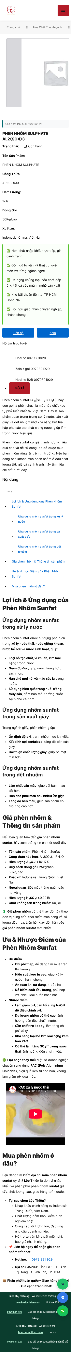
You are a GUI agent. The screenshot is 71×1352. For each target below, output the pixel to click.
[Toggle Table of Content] (9, 491)
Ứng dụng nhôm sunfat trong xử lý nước (40, 519)
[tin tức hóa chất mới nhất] (11, 10)
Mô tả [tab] (19, 388)
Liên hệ (18, 333)
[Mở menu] (63, 10)
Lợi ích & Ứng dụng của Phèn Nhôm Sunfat (37, 504)
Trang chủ (13, 27)
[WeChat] (62, 1310)
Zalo (53, 333)
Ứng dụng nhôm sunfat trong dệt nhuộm (39, 549)
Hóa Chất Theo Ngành (47, 27)
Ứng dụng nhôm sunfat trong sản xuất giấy (39, 534)
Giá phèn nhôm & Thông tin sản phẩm (38, 561)
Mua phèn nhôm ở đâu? (28, 586)
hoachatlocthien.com (28, 1302)
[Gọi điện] (62, 1284)
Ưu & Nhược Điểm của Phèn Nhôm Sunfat (36, 573)
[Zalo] (62, 1297)
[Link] (6, 354)
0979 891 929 (42, 1259)
